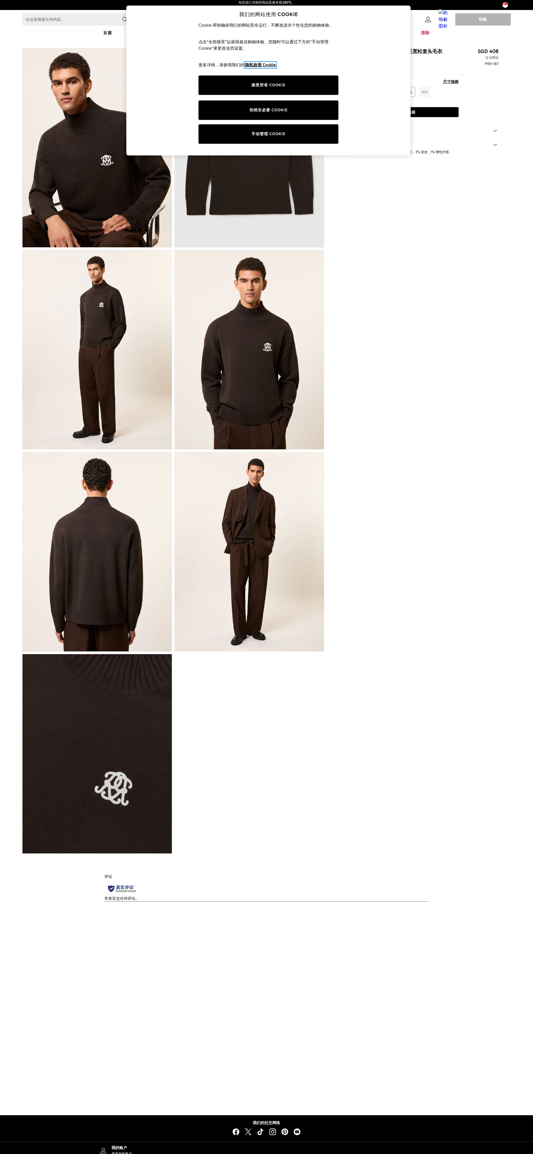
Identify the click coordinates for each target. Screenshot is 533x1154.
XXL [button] (425, 92)
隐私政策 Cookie (260, 64)
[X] (248, 1132)
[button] (423, 145)
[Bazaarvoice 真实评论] (122, 889)
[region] (268, 80)
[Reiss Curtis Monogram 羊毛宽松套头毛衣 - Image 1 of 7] (97, 147)
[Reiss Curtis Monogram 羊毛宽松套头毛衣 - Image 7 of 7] (97, 753)
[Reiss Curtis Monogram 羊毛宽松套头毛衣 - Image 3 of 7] (97, 349)
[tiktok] (260, 1132)
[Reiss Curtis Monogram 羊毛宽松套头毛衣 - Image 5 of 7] (97, 551)
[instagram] (272, 1132)
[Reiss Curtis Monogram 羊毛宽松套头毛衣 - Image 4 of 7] (249, 349)
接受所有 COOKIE (268, 85)
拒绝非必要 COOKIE (269, 110)
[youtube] (297, 1132)
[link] (428, 19)
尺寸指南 (451, 81)
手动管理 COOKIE (268, 134)
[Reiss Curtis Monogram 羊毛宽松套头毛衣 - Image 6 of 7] (249, 551)
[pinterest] (285, 1132)
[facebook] (236, 1132)
